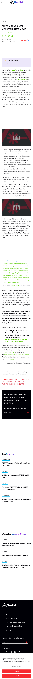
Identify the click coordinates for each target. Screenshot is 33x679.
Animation (6, 495)
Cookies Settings (16, 666)
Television (6, 459)
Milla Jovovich (16, 285)
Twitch (13, 70)
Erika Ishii (25, 379)
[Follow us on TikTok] (19, 652)
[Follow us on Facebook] (2, 652)
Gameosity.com (9, 352)
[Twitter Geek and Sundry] (5, 36)
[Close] (31, 655)
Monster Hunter (20, 382)
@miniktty (11, 359)
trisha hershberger (10, 384)
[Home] (9, 606)
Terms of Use (11, 630)
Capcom (17, 379)
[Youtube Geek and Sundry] (12, 36)
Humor (4, 483)
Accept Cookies (16, 676)
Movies (4, 471)
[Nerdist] (16, 2)
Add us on (23, 41)
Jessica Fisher (7, 39)
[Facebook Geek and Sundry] (2, 36)
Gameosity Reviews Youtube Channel (16, 355)
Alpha (21, 70)
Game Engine (22, 79)
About (8, 614)
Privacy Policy (11, 618)
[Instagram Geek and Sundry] (9, 36)
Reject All (16, 671)
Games (4, 21)
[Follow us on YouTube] (15, 652)
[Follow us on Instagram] (11, 652)
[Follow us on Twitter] (7, 652)
